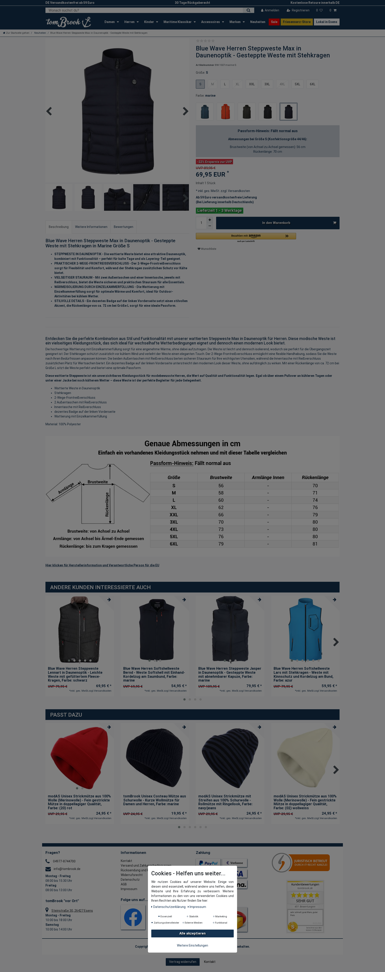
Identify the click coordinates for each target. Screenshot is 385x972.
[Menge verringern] (210, 226)
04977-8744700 (64, 861)
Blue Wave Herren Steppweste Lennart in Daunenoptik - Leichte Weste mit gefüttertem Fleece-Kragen (75, 674)
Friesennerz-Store (297, 22)
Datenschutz (130, 879)
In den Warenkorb (276, 223)
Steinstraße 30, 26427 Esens (72, 910)
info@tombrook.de (67, 869)
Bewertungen (123, 227)
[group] (79, 630)
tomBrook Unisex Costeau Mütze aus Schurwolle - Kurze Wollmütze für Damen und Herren (154, 800)
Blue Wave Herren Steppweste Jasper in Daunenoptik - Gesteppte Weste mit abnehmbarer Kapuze (229, 674)
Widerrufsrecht (132, 875)
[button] (246, 238)
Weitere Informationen (91, 227)
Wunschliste (208, 248)
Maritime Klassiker (178, 22)
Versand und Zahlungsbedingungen (146, 865)
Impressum (129, 889)
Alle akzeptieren (192, 934)
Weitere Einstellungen (192, 945)
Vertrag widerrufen (182, 962)
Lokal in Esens (326, 22)
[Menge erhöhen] (210, 220)
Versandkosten (238, 191)
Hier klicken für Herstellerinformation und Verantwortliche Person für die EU (102, 565)
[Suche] (248, 10)
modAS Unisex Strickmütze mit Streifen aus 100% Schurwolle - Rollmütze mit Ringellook (225, 802)
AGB (124, 884)
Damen (109, 22)
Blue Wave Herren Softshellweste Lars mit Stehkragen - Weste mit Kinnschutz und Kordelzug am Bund (303, 674)
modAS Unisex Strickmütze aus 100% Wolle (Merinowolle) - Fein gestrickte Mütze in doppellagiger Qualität (79, 802)
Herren (129, 22)
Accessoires (211, 22)
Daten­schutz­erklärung (169, 907)
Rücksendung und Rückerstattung (145, 870)
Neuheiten (257, 22)
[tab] (58, 227)
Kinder (149, 22)
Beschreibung (59, 227)
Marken (235, 22)
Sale (274, 22)
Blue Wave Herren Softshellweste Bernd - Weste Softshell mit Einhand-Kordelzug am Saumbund (154, 674)
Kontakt (126, 861)
